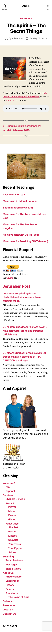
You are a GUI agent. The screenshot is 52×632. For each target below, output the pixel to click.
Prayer (12, 506)
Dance (12, 515)
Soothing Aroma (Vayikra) (18, 207)
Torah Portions (14, 560)
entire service (13, 100)
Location (8, 609)
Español (10, 491)
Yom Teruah (15, 544)
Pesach (12, 531)
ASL (8, 486)
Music (12, 511)
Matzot (12, 535)
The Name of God (18, 597)
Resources (9, 605)
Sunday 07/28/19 (38, 38)
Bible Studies (13, 568)
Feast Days (12, 523)
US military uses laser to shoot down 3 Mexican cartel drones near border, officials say (25, 330)
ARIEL (26, 5)
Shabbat (13, 527)
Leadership (12, 580)
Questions (12, 593)
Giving (9, 277)
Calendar (8, 601)
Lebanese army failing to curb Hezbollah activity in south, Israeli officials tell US (22, 297)
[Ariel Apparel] (26, 411)
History (10, 584)
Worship (10, 503)
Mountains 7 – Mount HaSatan (20, 201)
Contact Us (9, 613)
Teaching (8, 556)
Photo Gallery (14, 576)
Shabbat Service (15, 499)
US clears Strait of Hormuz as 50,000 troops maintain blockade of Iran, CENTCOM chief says (24, 356)
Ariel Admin (17, 38)
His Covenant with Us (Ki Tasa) (21, 234)
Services (8, 495)
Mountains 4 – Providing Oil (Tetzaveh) (25, 241)
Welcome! (9, 483)
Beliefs (10, 589)
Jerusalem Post (16, 286)
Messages (26, 18)
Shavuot (13, 539)
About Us (8, 572)
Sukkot (12, 552)
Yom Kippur (15, 548)
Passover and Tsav (14, 194)
